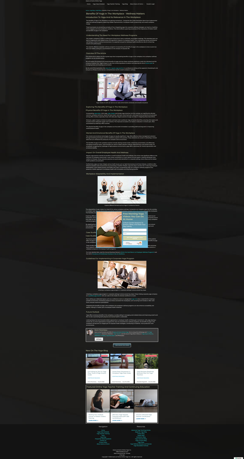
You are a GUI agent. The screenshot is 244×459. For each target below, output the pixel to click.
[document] (122, 229)
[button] (146, 213)
